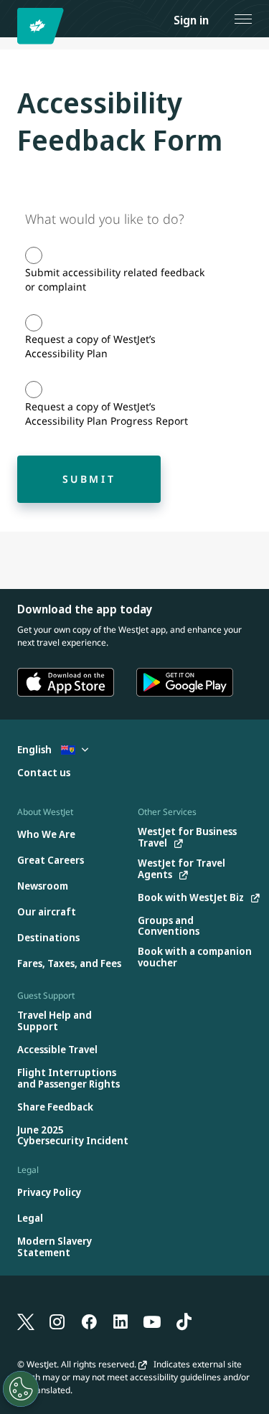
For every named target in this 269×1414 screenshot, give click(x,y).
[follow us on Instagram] (57, 1321)
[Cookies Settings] (21, 1389)
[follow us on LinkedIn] (120, 1321)
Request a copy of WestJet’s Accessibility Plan (90, 346)
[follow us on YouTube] (152, 1321)
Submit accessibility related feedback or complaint (114, 279)
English (35, 749)
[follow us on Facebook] (89, 1321)
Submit (89, 479)
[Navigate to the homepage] (42, 26)
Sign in (191, 20)
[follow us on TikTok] (183, 1321)
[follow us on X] (25, 1321)
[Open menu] (243, 18)
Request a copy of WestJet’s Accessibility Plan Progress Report (106, 414)
